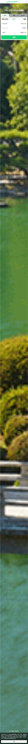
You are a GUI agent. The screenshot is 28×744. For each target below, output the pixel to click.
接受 (14, 741)
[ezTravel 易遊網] (14, 1)
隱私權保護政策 (12, 738)
